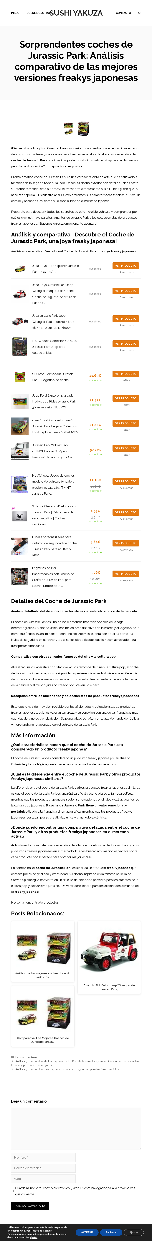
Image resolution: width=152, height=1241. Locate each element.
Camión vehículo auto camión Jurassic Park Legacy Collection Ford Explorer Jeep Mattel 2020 (55, 426)
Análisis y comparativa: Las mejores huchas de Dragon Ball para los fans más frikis (67, 1069)
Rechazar (111, 1232)
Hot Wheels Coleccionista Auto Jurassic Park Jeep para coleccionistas (54, 347)
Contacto (123, 12)
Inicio (15, 12)
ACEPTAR (87, 1232)
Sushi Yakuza (76, 13)
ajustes (33, 1237)
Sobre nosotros (39, 12)
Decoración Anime (26, 1057)
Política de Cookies (41, 1230)
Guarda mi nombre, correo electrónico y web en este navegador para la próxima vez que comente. (75, 1191)
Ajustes (133, 1232)
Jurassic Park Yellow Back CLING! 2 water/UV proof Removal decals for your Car (52, 451)
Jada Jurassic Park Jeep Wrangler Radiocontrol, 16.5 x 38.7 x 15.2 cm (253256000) (53, 321)
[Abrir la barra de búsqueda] (140, 13)
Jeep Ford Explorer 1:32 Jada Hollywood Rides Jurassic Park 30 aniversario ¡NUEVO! (54, 401)
